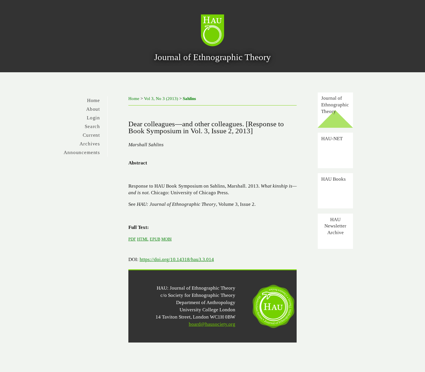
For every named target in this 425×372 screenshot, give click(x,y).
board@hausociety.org (212, 324)
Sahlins (189, 98)
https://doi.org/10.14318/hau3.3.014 (177, 259)
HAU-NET (332, 138)
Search (92, 126)
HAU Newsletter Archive (335, 225)
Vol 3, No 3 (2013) (161, 98)
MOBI (166, 239)
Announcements (82, 152)
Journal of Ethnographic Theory (335, 104)
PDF (132, 239)
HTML (143, 239)
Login (93, 118)
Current (91, 135)
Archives (90, 144)
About (93, 109)
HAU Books (333, 179)
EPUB (155, 239)
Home (93, 100)
